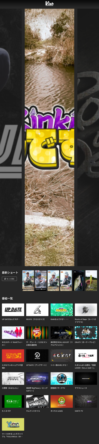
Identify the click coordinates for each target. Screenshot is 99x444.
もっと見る (10, 279)
